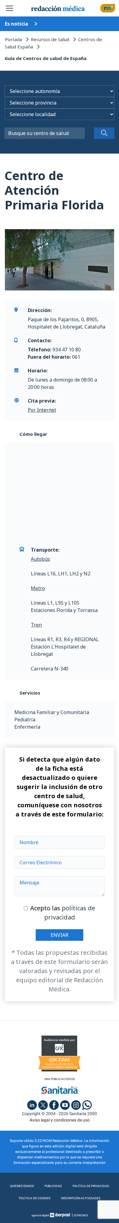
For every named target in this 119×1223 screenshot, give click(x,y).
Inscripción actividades (80, 1198)
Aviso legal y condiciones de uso (60, 1120)
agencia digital (40, 1215)
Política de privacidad (91, 1186)
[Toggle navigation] (9, 8)
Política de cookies (34, 1198)
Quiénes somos (22, 1186)
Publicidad (53, 1186)
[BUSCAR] (104, 133)
